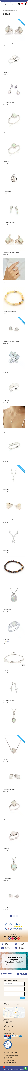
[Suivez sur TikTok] (15, 938)
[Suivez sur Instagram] (12, 938)
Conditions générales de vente (18, 1069)
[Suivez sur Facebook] (9, 938)
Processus (23, 1068)
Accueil (4, 10)
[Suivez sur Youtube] (18, 938)
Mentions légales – (7, 1069)
